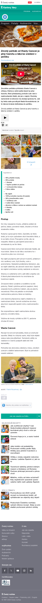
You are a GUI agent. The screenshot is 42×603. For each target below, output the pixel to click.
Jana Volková (29, 384)
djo (21, 389)
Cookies (4, 597)
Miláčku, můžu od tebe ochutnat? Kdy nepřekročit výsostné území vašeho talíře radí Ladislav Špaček (24, 479)
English (34, 597)
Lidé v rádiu (26, 536)
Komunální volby (8, 533)
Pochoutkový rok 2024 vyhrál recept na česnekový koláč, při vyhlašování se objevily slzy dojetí (24, 495)
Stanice (5, 536)
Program (27, 11)
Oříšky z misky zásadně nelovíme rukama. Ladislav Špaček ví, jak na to (25, 459)
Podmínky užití (25, 597)
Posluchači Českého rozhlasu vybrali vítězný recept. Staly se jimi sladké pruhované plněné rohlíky (25, 505)
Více (37, 23)
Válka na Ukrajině (8, 530)
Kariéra (24, 539)
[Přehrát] (5, 117)
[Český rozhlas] (7, 2)
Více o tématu (8, 490)
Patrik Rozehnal (12, 389)
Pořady (14, 23)
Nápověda (26, 533)
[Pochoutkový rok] (21, 36)
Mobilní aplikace (8, 559)
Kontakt (25, 542)
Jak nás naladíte (28, 530)
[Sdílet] (6, 125)
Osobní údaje (13, 597)
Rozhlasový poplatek (30, 545)
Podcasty (5, 556)
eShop (4, 539)
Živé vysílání (6, 549)
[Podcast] (3, 125)
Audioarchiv (36, 11)
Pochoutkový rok (7, 60)
